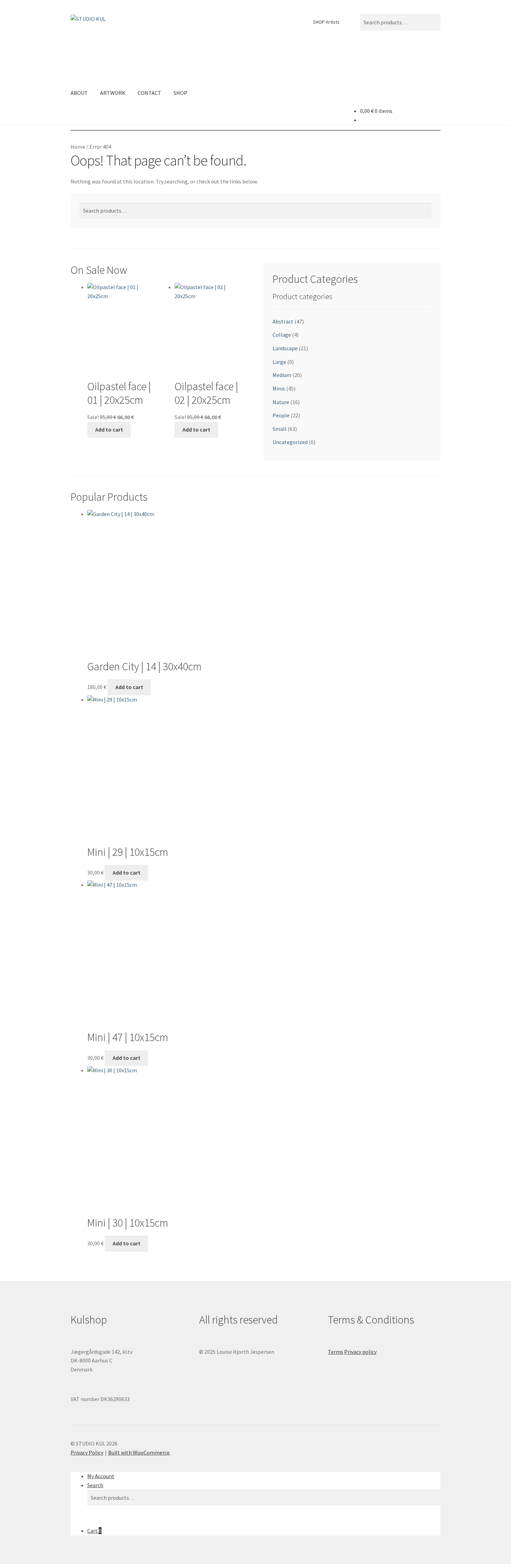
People (281, 415)
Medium (282, 374)
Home (78, 146)
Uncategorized (290, 442)
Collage (282, 334)
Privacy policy (360, 1351)
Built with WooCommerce (139, 1452)
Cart (94, 1530)
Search (95, 1485)
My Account (100, 1476)
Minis (279, 388)
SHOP (180, 92)
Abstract (283, 321)
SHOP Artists (326, 22)
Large (279, 361)
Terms (335, 1351)
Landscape (285, 348)
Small (279, 428)
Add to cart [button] (109, 429)
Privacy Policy (87, 1452)
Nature (281, 402)
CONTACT (149, 92)
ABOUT (79, 92)
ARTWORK (112, 92)
